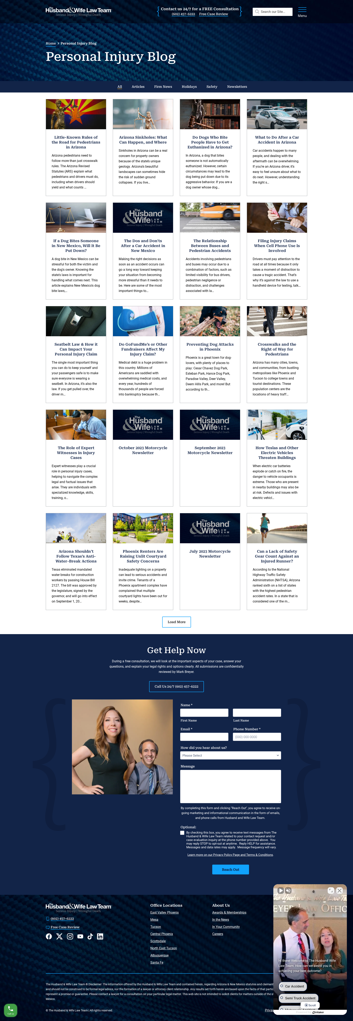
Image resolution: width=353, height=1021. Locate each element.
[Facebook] (49, 936)
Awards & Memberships (229, 912)
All (119, 87)
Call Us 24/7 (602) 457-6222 (176, 686)
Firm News (163, 87)
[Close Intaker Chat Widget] (339, 890)
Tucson (155, 927)
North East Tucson (163, 948)
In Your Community (226, 927)
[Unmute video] (280, 890)
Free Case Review (213, 14)
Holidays (189, 87)
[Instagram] (70, 936)
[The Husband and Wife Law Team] (79, 12)
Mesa (154, 920)
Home (51, 43)
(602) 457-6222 (183, 14)
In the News (220, 920)
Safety (212, 87)
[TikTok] (90, 936)
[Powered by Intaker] (318, 1012)
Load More (176, 622)
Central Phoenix (161, 934)
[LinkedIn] (100, 936)
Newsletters (237, 87)
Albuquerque (159, 955)
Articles (138, 87)
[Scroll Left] (51, 87)
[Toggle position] (331, 890)
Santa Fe (156, 962)
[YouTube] (80, 936)
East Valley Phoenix (164, 912)
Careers (217, 934)
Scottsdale (158, 941)
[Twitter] (59, 936)
